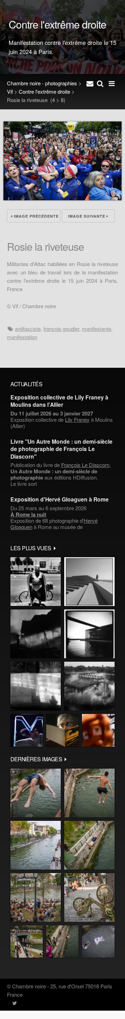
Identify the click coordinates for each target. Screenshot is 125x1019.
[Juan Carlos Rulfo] (98, 730)
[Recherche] (100, 83)
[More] (55, 548)
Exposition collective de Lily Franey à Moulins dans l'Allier (59, 401)
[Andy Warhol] (62, 730)
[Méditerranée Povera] (89, 581)
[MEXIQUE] (35, 581)
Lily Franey (77, 419)
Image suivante (87, 216)
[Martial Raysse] (26, 730)
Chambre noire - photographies (42, 83)
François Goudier (61, 328)
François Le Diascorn (85, 464)
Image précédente (35, 216)
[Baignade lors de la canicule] (35, 793)
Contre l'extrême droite (44, 91)
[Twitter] (14, 1002)
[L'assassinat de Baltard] (35, 633)
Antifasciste (28, 328)
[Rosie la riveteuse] (62, 198)
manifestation (22, 337)
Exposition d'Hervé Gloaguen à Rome (59, 499)
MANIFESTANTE (96, 328)
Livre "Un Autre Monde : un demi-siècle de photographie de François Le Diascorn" (61, 448)
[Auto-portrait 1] (35, 686)
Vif (10, 91)
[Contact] (90, 83)
